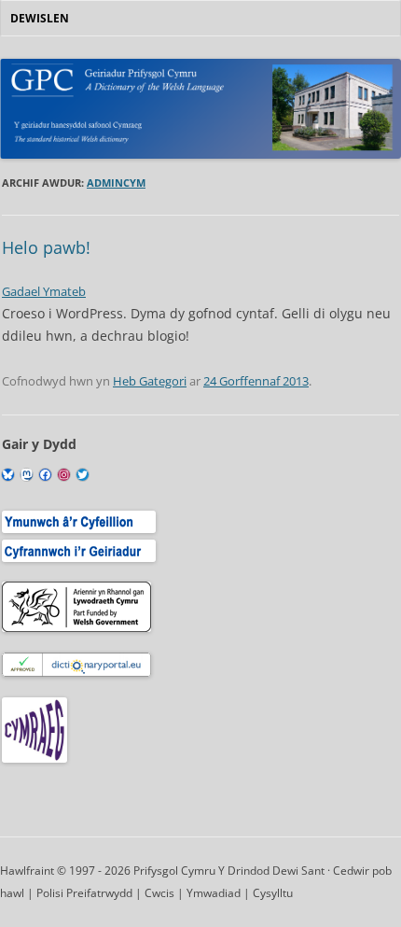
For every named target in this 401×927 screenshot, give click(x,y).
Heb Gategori (150, 380)
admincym (116, 183)
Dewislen (39, 18)
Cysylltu (273, 893)
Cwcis (159, 893)
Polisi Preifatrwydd (84, 893)
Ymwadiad (214, 893)
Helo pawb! (46, 247)
